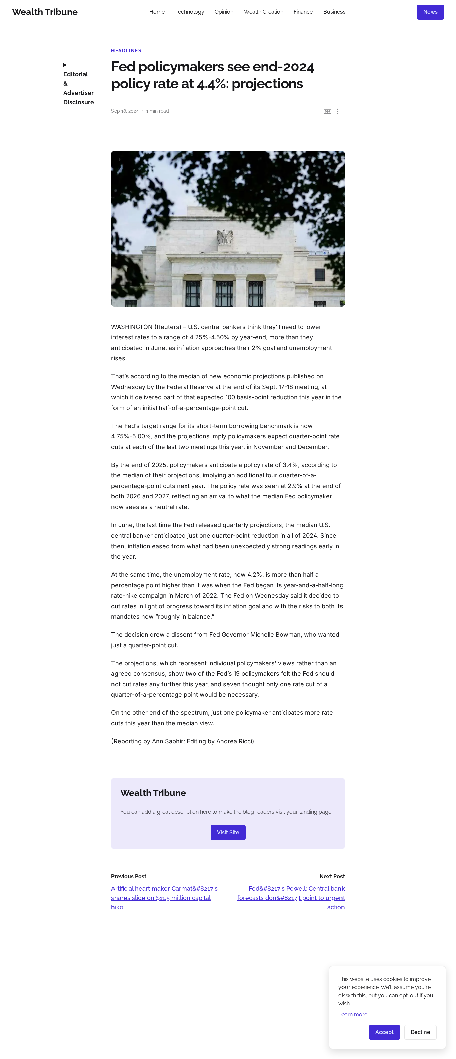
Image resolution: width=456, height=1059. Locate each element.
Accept (384, 1032)
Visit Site (228, 832)
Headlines (126, 50)
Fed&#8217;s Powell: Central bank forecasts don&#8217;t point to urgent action (291, 898)
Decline (420, 1032)
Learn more (352, 1014)
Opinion (224, 12)
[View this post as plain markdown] (327, 111)
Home (157, 12)
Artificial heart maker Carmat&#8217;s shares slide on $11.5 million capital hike (164, 898)
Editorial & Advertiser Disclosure (77, 88)
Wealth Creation (263, 12)
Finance (303, 12)
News (430, 12)
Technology (189, 12)
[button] (338, 111)
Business (334, 12)
